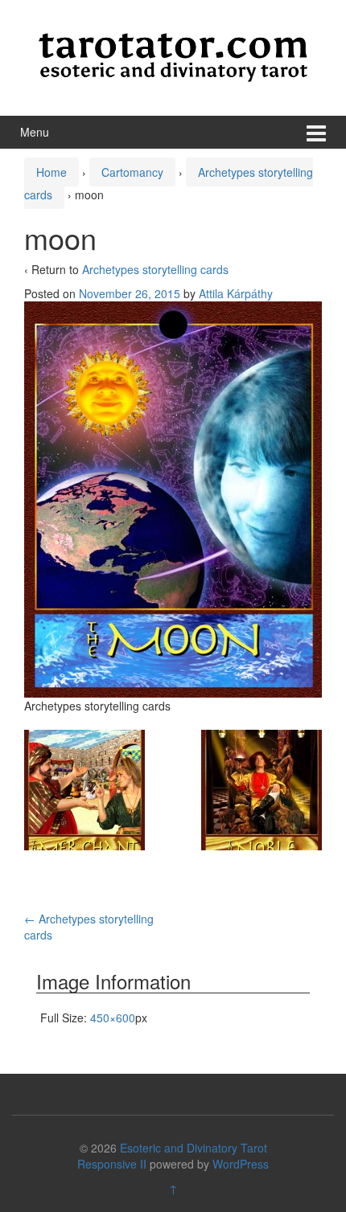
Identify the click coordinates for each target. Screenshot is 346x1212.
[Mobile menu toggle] (316, 132)
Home (51, 172)
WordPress (240, 1164)
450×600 (112, 1017)
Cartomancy (132, 172)
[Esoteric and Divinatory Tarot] (173, 55)
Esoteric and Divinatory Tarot (193, 1148)
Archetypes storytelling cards (155, 269)
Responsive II (111, 1164)
